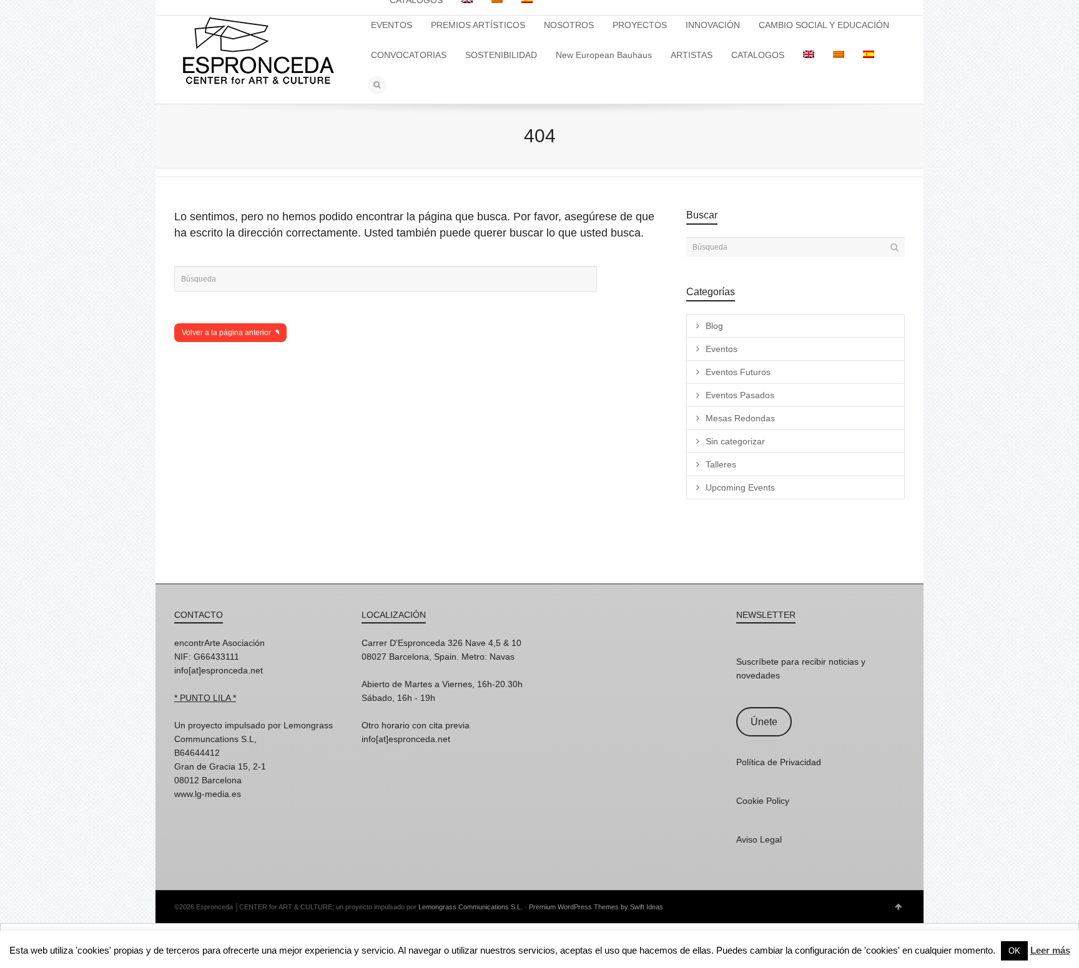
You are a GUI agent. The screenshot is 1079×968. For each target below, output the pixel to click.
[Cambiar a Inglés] (808, 55)
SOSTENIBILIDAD (501, 55)
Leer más (1050, 950)
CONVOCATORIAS (408, 55)
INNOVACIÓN (713, 25)
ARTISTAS (691, 55)
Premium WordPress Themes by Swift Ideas (596, 907)
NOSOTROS (569, 25)
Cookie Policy (762, 801)
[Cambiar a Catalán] (838, 55)
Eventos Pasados (740, 395)
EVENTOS (391, 25)
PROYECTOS (640, 25)
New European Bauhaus (604, 55)
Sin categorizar (735, 441)
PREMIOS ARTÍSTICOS (478, 25)
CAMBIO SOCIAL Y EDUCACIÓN (824, 25)
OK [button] (1014, 951)
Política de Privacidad (778, 762)
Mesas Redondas (740, 418)
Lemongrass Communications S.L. (470, 907)
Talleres (721, 464)
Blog (714, 326)
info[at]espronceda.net (218, 670)
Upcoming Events (740, 487)
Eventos (721, 349)
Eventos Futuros (738, 372)
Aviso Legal (759, 839)
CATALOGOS (757, 55)
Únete (764, 721)
